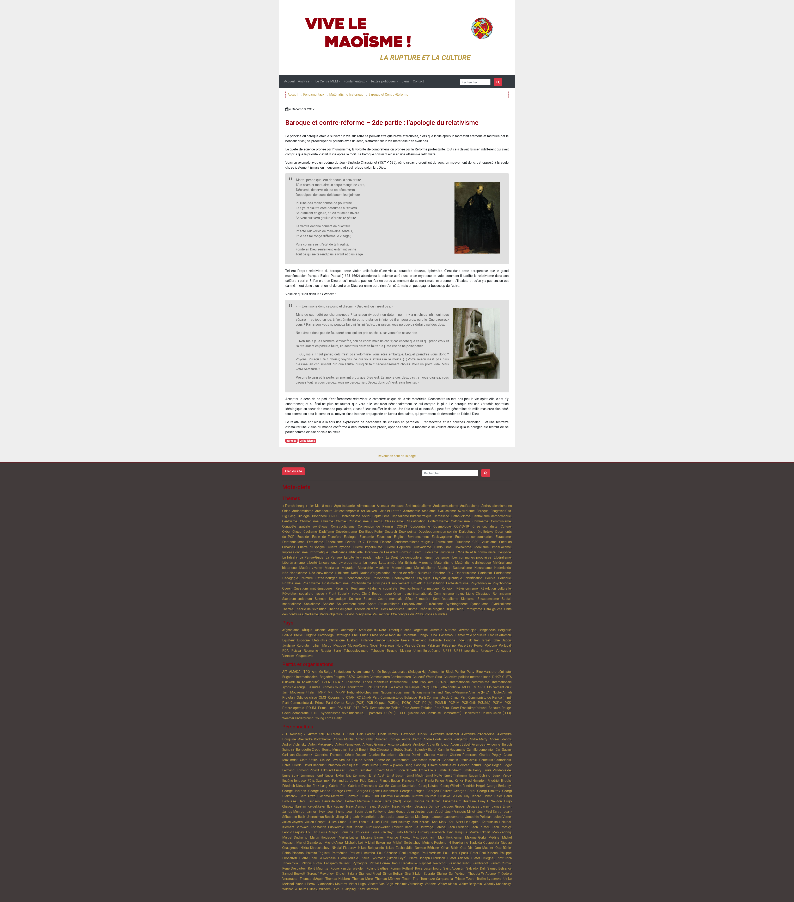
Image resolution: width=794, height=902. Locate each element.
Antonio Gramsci (374, 744)
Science (320, 599)
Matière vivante (310, 568)
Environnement (418, 537)
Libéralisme (502, 557)
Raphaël (425, 863)
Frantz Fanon (434, 781)
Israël (486, 640)
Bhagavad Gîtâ (500, 511)
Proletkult (418, 583)
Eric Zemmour (356, 775)
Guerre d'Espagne (311, 547)
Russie (326, 651)
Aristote (419, 744)
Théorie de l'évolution (310, 609)
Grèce (405, 640)
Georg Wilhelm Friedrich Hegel (462, 786)
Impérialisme (501, 547)
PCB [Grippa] (376, 703)
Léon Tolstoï (480, 827)
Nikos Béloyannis (371, 848)
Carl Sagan (503, 750)
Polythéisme (291, 583)
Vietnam (288, 656)
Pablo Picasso (293, 853)
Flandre (385, 542)
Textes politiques (383, 81)
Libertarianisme (293, 563)
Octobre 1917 (443, 573)
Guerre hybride (339, 547)
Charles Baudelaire (383, 755)
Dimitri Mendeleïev (442, 765)
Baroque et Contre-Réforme (388, 95)
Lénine (440, 827)
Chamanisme (309, 521)
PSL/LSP (344, 708)
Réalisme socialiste (382, 588)
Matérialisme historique (346, 95)
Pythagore (360, 863)
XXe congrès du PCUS (407, 614)
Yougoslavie (304, 656)
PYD (365, 708)
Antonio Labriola (399, 744)
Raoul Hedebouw (404, 863)
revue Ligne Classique (473, 594)
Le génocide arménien (416, 557)
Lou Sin (311, 832)
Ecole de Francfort (326, 537)
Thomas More (362, 879)
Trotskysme (473, 609)
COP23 (402, 526)
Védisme (311, 614)
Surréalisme (434, 604)
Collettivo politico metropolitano (467, 677)
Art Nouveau (369, 511)
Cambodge (326, 635)
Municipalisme (424, 568)
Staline (442, 874)
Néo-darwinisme (321, 573)
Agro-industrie (344, 506)
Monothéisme (402, 568)
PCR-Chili (469, 703)
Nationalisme (462, 568)
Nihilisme (342, 573)
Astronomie (411, 511)
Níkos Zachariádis (399, 848)
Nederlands (502, 568)
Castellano (441, 516)
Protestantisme (457, 583)
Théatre (287, 609)
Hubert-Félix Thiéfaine (459, 801)
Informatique (319, 552)
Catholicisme (307, 440)
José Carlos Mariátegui (413, 817)
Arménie (436, 630)
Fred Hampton (475, 781)
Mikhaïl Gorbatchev (406, 843)
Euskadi (352, 640)
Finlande (367, 640)
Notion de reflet (403, 573)
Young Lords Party (328, 718)
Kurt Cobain (355, 827)
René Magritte (318, 868)
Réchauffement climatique (419, 588)
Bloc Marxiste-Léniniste (493, 672)
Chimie (341, 521)
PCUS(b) (484, 703)
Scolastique (337, 599)
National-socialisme (395, 692)
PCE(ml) (393, 703)
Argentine (421, 630)
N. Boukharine (458, 843)
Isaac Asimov (356, 806)
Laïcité (349, 557)
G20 (475, 542)
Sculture (355, 599)
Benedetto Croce (308, 750)
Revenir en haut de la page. (397, 456)
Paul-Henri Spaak (455, 853)
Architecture (323, 511)
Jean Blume (335, 812)
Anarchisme (361, 672)
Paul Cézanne (387, 853)
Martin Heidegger (323, 837)
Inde (461, 640)
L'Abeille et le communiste (475, 552)
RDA (285, 651)
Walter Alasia (447, 884)
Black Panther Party (460, 672)
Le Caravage (424, 827)
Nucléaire (424, 573)
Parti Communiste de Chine (439, 697)
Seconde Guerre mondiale (383, 599)
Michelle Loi (354, 843)
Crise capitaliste (484, 526)
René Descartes (294, 868)
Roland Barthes (377, 868)
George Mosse (319, 791)
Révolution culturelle (496, 588)
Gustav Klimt (369, 796)
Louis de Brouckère (355, 832)
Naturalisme (483, 568)
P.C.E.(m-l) (363, 697)
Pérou (478, 645)
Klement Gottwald (295, 827)
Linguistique (328, 563)
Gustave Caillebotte (395, 796)
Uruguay (487, 651)
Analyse (304, 81)
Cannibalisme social (355, 516)
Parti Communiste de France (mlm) (485, 697)
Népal (374, 645)
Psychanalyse (481, 583)
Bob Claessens (381, 750)
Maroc (326, 645)
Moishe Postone (434, 843)
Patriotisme (502, 573)
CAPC (351, 677)
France (380, 640)
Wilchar (287, 889)
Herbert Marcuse (357, 801)
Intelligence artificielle (346, 552)
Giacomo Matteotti (330, 796)
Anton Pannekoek (348, 744)
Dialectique (467, 532)
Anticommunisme (445, 506)
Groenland (419, 640)
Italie (496, 640)
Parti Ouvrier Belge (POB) (345, 703)
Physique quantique (447, 578)
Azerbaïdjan (467, 630)
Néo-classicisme (294, 573)
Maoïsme (425, 563)
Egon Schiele (407, 770)
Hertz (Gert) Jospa (397, 801)
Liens (406, 81)
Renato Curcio (500, 863)
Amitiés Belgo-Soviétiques (331, 672)
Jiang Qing (344, 817)
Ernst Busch (395, 775)
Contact (418, 81)
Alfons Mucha (343, 739)
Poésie (490, 578)
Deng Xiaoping (415, 765)
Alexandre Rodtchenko (314, 739)
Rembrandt (480, 863)
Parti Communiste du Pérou (303, 703)
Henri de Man (332, 801)
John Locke (386, 817)
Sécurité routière (417, 599)
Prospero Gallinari (337, 863)
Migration (348, 568)
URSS (447, 651)
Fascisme (353, 682)
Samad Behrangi (499, 868)
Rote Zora (441, 708)
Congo (423, 635)
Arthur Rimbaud (437, 744)
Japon (506, 640)
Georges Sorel (464, 791)
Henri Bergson (309, 801)
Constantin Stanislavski (460, 760)
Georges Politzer (439, 791)
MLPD (466, 687)
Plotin (317, 863)
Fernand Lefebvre (345, 781)
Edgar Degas (492, 765)
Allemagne (348, 630)
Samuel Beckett (293, 874)
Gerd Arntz (307, 796)
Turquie (392, 651)
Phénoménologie (357, 578)
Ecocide (303, 537)
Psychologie (502, 583)
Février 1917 (354, 542)
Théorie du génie (340, 609)
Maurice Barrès (372, 837)
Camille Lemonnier (480, 750)
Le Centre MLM (326, 81)
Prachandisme (360, 583)
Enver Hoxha (334, 775)
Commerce (480, 521)
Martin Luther (349, 837)
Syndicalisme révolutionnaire (342, 713)
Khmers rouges (334, 687)
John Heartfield (364, 817)
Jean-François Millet (460, 812)
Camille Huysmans (451, 750)
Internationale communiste (469, 682)
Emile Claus (427, 770)
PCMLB (440, 703)
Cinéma (376, 521)
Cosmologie (442, 526)
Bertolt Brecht (358, 750)
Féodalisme (334, 542)
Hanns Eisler (492, 796)
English (399, 537)
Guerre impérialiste (367, 547)
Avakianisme (447, 511)
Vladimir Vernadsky (409, 884)
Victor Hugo (357, 884)
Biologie (304, 516)
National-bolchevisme (363, 692)
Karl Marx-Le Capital (464, 822)
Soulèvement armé (351, 604)
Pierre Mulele (348, 858)
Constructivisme (343, 526)
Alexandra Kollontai (444, 734)
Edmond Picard (308, 770)
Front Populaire (422, 682)
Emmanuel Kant (311, 775)
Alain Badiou (365, 734)
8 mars (327, 506)
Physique (423, 578)
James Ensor (501, 806)
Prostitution (435, 583)
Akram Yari (316, 734)
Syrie (337, 651)
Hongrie (449, 640)
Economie (367, 537)
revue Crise (392, 594)
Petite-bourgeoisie (329, 578)
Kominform (355, 687)
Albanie (320, 630)
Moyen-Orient (358, 645)
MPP (322, 692)
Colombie (410, 635)
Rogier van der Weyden (347, 868)
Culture (506, 526)
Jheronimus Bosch (320, 817)
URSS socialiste (466, 651)
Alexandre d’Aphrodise (478, 734)
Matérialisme (443, 563)
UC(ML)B (390, 713)
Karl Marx (439, 822)
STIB (314, 713)
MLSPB (479, 687)
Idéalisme (481, 547)
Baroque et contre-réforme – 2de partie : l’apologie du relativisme (381, 122)
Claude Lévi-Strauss (335, 760)
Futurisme (463, 542)
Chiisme (327, 521)
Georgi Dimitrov (488, 791)
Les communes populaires (471, 557)
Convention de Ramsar (375, 526)
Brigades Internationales (300, 677)
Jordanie (288, 645)
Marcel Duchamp (294, 837)
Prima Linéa (326, 708)
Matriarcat (332, 568)
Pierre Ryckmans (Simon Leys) (383, 858)
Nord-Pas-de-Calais (411, 645)
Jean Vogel (435, 812)
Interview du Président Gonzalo (388, 552)
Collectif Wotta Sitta (427, 677)
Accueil (289, 81)
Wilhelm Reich (329, 889)
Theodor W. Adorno (482, 874)
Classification (415, 521)
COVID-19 (461, 526)
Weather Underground (297, 718)
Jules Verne (502, 817)
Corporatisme (420, 526)
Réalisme (358, 588)
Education (384, 537)
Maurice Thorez (398, 837)
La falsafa (289, 557)
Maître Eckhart (479, 832)
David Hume (369, 765)
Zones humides (436, 614)
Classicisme (394, 521)
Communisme (501, 521)
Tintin (406, 879)
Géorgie (393, 640)
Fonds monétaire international (385, 682)
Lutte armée (387, 563)
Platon (306, 863)
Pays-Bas (465, 645)
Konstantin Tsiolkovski (327, 827)
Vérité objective (331, 614)
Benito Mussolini (334, 750)
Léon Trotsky (501, 827)
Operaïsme (336, 697)
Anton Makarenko (320, 744)
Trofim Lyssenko (489, 879)
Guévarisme (422, 547)
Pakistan (433, 645)
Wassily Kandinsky (497, 884)
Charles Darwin (410, 755)
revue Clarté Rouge (366, 594)
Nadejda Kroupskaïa (484, 843)
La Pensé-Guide (311, 557)
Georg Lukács (429, 786)
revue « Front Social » (333, 594)
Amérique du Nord (372, 630)
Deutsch (391, 532)
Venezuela (503, 651)
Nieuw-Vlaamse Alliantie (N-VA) (468, 692)
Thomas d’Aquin (311, 879)
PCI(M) (427, 703)
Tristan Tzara (464, 879)
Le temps (442, 557)
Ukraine (405, 651)
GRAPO (441, 682)
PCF (417, 703)
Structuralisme (388, 604)
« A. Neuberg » (294, 734)
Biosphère (319, 516)
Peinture (307, 578)
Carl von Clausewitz (297, 755)
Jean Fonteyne (375, 812)
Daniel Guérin (291, 765)
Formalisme (444, 542)
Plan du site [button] (293, 471)
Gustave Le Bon (450, 796)
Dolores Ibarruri (469, 765)
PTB (356, 708)
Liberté (312, 563)
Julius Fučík (380, 822)
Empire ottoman (499, 635)
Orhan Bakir (449, 848)
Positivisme (311, 583)
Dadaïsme (326, 532)
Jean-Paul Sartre (489, 812)
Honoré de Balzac (427, 801)
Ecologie (350, 537)
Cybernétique (291, 532)
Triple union (455, 609)
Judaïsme (431, 552)
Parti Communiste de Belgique (395, 697)
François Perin (412, 781)
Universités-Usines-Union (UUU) (487, 713)
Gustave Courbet (424, 796)
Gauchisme (489, 542)
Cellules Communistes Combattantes (384, 677)
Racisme (342, 588)
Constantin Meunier (426, 760)
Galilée (384, 786)
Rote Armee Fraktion (417, 708)
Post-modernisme (335, 583)
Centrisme (289, 521)
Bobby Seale (403, 750)
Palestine (449, 645)
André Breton (411, 739)
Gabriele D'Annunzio (362, 786)
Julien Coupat (315, 822)
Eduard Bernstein (360, 770)
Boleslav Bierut (425, 750)
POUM (311, 708)
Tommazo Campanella (437, 879)
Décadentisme (346, 532)
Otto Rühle (503, 848)
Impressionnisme (295, 552)
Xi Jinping (348, 889)
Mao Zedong (501, 832)
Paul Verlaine (431, 853)
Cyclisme (310, 532)
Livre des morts (349, 563)
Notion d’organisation (375, 573)
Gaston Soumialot (404, 786)
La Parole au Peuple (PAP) (409, 687)
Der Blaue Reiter (371, 532)
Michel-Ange (333, 843)
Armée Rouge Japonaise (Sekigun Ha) (399, 672)
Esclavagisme (442, 537)
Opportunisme (466, 573)
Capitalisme (381, 516)
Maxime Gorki (475, 837)
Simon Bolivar (393, 874)
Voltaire (430, 884)
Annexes (397, 506)
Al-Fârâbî (333, 734)
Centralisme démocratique (491, 516)
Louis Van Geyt (382, 832)
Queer (286, 588)
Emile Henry (472, 770)
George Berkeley (499, 786)
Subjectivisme (412, 604)
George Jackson (294, 791)
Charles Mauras (435, 755)
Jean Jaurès (416, 812)
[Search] (498, 82)
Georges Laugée (412, 791)
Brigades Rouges (332, 677)
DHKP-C (498, 677)
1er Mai (314, 506)
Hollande (435, 640)
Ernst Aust (376, 775)
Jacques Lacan (478, 806)
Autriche (451, 630)
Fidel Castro (369, 781)
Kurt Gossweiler (378, 827)
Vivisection (381, 614)
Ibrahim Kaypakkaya (309, 806)
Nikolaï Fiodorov (344, 848)
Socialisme (312, 604)
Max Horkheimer (450, 837)
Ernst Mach (415, 775)
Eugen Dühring (479, 775)
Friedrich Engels (499, 781)
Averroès (478, 744)
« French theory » (294, 506)
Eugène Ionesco (294, 781)
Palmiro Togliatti (318, 853)
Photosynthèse (403, 578)
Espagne (303, 640)
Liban (316, 645)
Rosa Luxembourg (428, 868)
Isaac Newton (402, 806)
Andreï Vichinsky (294, 744)
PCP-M (453, 703)
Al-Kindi (348, 734)
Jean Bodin (354, 812)
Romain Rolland (401, 868)
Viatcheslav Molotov (332, 884)
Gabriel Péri (337, 786)
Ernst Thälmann (455, 775)
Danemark (446, 635)
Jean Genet (396, 812)
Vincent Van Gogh (380, 884)
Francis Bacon (390, 781)
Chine (364, 635)
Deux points (407, 532)
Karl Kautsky (400, 822)
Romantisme (502, 594)
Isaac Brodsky (379, 806)
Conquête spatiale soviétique (305, 526)
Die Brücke (485, 532)
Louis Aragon (328, 832)
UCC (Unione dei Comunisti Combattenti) (430, 713)
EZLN (326, 682)
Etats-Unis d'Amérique (328, 640)
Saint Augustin (453, 868)
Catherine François (329, 755)
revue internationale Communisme (429, 594)
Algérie (333, 630)
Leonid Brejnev (293, 832)
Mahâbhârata (407, 563)
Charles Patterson (463, 755)
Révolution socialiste (297, 594)
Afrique (307, 630)
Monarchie (365, 568)
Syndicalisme (501, 604)
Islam (417, 552)
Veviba (349, 614)
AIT (284, 672)
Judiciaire (447, 552)
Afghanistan (290, 630)
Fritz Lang (320, 786)
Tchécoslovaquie (356, 651)
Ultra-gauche (493, 609)
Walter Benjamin (470, 884)
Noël (354, 573)
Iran (477, 640)
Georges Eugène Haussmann (377, 791)
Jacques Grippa (452, 806)
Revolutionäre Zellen (385, 708)
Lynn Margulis (457, 832)
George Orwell (342, 791)
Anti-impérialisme (418, 506)
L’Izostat (380, 687)
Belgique (504, 630)
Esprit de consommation (474, 537)
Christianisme (359, 521)
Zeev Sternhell (368, 889)
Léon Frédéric (458, 827)
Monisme (382, 568)
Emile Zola (290, 775)
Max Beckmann (424, 837)
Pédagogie (290, 578)
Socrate (429, 874)
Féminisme (315, 542)
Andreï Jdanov (500, 739)
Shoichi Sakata (346, 874)
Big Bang (288, 516)
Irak (469, 640)
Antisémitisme (302, 511)
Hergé (376, 801)
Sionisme (468, 599)
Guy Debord (472, 796)
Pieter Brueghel (482, 858)
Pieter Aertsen (458, 858)
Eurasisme (503, 537)
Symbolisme (479, 604)
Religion (447, 588)
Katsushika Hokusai (496, 822)
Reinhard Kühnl (459, 863)
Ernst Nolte (434, 775)
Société (328, 604)
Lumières (370, 563)
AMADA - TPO (299, 672)
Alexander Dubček (414, 734)
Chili (355, 635)
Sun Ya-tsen (457, 874)
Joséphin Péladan (478, 817)
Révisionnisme (467, 588)
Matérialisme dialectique (473, 563)
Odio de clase (307, 697)
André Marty (478, 739)
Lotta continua (449, 687)
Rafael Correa (380, 863)
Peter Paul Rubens (484, 853)
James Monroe (293, 812)
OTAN (350, 697)
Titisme (411, 609)
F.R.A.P (338, 682)
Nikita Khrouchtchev (314, 848)
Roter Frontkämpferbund (469, 708)
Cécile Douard (355, 755)
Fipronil (372, 542)
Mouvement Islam (303, 692)
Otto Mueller (484, 848)
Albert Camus (388, 734)
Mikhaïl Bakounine (378, 843)
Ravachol (439, 863)
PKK (508, 703)
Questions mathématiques (313, 588)
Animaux (383, 506)
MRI (331, 692)
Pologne (491, 645)
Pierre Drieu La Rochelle (317, 858)
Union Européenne (427, 651)
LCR (434, 687)
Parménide (339, 853)
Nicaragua (387, 645)
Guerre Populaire (398, 547)
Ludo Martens (406, 832)
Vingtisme (363, 614)
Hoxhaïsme (463, 547)
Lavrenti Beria (402, 827)
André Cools (432, 739)
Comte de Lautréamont (392, 760)
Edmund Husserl (333, 770)
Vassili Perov (306, 884)
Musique (444, 568)
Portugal (505, 645)
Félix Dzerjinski (319, 781)
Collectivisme (438, 521)
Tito (415, 879)
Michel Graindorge (309, 843)
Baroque (291, 440)
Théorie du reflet (367, 609)
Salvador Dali (475, 868)
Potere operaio (293, 708)
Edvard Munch (385, 770)
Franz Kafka (454, 781)
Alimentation (366, 506)
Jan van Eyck (315, 812)
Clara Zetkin (309, 760)
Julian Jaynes (292, 822)
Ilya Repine (335, 806)
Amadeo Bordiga (387, 739)
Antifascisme (469, 506)
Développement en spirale (438, 532)
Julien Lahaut (358, 822)
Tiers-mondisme (392, 609)
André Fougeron (455, 739)
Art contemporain (346, 511)
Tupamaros (374, 713)
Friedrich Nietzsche (296, 786)
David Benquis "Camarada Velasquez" (331, 765)
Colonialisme (460, 521)
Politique (504, 578)
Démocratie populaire (470, 635)
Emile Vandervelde (497, 770)
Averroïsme (466, 511)
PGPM (497, 703)
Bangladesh (487, 630)
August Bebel (460, 744)
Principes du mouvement (391, 583)
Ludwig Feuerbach (431, 832)
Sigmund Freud (370, 874)
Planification (473, 578)
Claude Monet (362, 760)
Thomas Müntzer (387, 879)
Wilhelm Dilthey (306, 889)
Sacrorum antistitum (297, 599)
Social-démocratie (295, 713)
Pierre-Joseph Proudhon (427, 858)
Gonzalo (352, 796)
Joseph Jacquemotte (447, 817)
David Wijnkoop (391, 765)
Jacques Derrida (427, 806)
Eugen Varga (502, 775)
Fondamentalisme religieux (413, 542)
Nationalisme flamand (427, 692)
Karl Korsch (420, 822)
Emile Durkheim (450, 770)
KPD (369, 687)
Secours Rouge (500, 708)
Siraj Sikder (413, 874)
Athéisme (429, 511)
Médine (493, 837)
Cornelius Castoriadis (495, 760)
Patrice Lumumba (362, 853)
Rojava (296, 651)
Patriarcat (485, 573)
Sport (372, 604)
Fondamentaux (354, 81)
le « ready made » (370, 557)
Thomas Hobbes (337, 879)
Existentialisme (293, 542)
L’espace (504, 552)
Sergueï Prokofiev (320, 874)
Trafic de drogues (432, 609)
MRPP (340, 692)
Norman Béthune (427, 848)
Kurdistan (303, 645)
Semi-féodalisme (445, 599)
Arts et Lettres (390, 511)
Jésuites (314, 687)
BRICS (333, 516)
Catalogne (343, 635)
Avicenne (493, 744)
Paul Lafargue (409, 853)
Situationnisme (488, 599)
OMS (322, 697)
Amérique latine (400, 630)
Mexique (339, 645)
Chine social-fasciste (385, 635)
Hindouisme (443, 547)
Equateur (288, 640)
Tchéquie (377, 651)
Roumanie (311, 651)
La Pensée (334, 557)
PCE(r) (406, 703)
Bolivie (287, 635)
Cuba (433, 635)
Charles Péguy (490, 755)
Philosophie (381, 578)
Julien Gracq (337, 822)
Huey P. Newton (490, 801)
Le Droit (392, 557)
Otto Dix (466, 848)
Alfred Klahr (364, 739)
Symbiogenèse (457, 604)
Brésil (298, 635)
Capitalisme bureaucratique (412, 516)
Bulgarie (310, 635)
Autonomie (436, 672)
